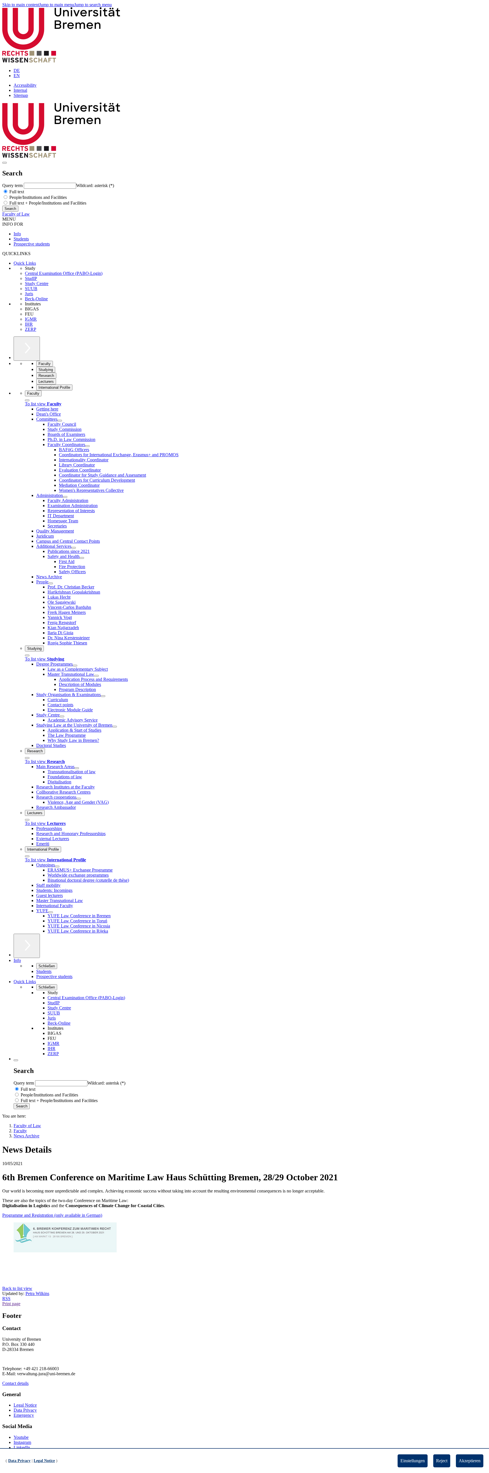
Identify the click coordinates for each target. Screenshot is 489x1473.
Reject (441, 1460)
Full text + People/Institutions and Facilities (47, 203)
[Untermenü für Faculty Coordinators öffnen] (87, 446)
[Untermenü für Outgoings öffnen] (57, 866)
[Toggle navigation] (4, 163)
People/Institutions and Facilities (37, 197)
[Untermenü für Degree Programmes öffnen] (75, 665)
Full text (16, 191)
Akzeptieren (470, 1460)
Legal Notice (25, 1405)
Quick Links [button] (25, 981)
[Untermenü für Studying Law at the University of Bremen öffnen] (114, 726)
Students (21, 238)
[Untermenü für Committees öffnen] (59, 421)
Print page (11, 1303)
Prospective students (32, 244)
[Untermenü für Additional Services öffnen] (73, 548)
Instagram (22, 1442)
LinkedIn (22, 1447)
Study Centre (36, 283)
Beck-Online (36, 298)
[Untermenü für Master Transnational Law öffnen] (96, 676)
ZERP (30, 329)
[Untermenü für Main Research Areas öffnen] (76, 768)
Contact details (15, 1383)
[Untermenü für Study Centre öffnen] (62, 716)
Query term (13, 185)
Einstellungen (412, 1460)
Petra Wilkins (37, 1293)
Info (17, 233)
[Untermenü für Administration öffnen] (65, 497)
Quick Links (25, 263)
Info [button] (17, 960)
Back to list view (17, 1288)
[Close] (27, 400)
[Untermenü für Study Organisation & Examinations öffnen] (103, 696)
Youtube (21, 1437)
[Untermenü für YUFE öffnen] (50, 912)
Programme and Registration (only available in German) (52, 1215)
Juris (29, 293)
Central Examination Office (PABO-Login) (63, 273)
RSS (6, 1298)
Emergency (24, 1415)
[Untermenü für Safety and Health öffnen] (82, 558)
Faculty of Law (16, 214)
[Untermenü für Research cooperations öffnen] (78, 798)
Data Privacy (25, 1410)
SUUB (31, 288)
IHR (29, 324)
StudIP (31, 278)
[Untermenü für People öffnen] (50, 583)
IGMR (31, 319)
